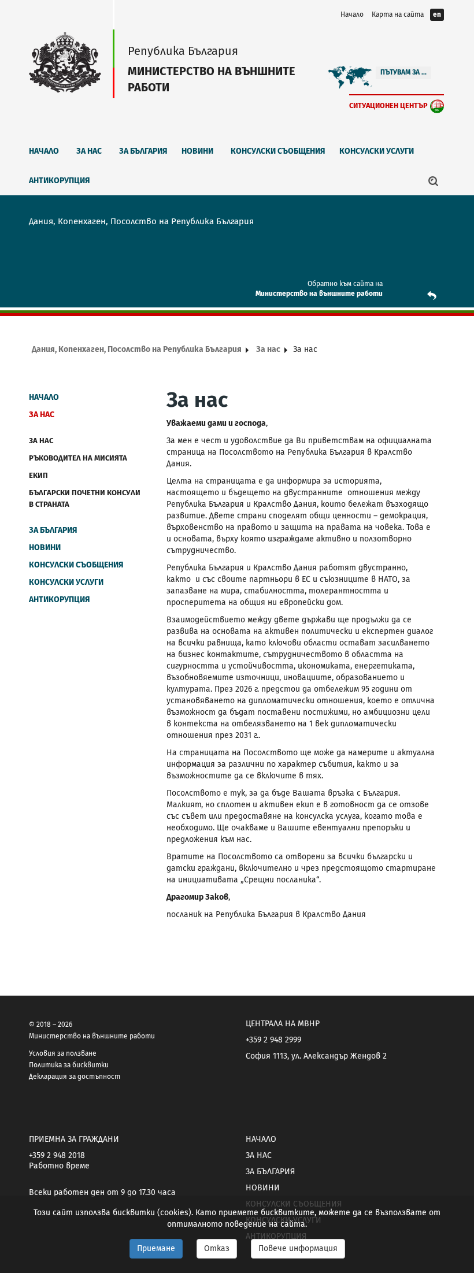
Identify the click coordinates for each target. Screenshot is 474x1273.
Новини (197, 151)
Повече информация (298, 1248)
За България (143, 151)
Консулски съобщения (278, 151)
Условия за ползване (63, 1053)
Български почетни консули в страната (84, 498)
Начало (352, 14)
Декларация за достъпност (74, 1076)
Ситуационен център (388, 105)
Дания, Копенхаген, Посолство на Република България (137, 349)
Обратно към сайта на (345, 284)
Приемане (156, 1248)
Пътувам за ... (403, 72)
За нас (89, 151)
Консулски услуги (376, 151)
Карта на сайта (398, 14)
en (437, 14)
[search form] (433, 180)
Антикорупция (59, 180)
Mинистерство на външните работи (319, 294)
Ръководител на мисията (78, 458)
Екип (38, 475)
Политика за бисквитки (69, 1065)
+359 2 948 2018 (57, 1155)
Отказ (216, 1248)
